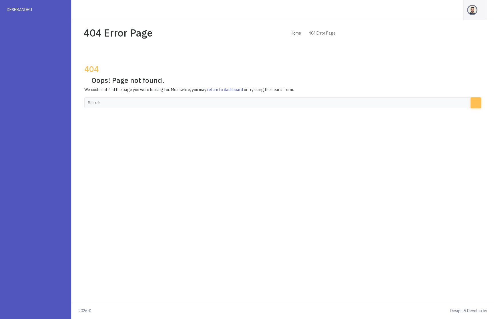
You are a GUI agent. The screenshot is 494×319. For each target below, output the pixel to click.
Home (296, 33)
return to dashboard (225, 89)
